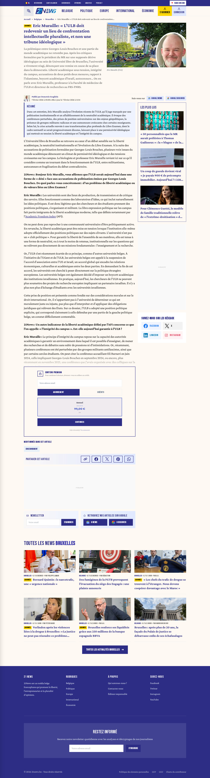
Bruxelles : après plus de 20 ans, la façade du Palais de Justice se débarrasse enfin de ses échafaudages (158, 632)
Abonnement (58, 392)
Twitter (153, 688)
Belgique (67, 11)
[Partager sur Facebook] (96, 459)
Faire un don (178, 3)
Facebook (154, 683)
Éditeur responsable (117, 694)
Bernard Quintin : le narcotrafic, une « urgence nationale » (49, 582)
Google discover (177, 98)
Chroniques (66, 3)
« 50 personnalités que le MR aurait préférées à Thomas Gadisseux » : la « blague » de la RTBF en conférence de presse (160, 138)
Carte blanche (51, 3)
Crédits (100, 392)
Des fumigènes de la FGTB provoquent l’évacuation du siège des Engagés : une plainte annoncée (104, 584)
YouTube (154, 699)
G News (94, 522)
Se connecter (85, 430)
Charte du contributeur (176, 772)
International (125, 11)
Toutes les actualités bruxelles (103, 649)
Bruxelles (49, 19)
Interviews (38, 3)
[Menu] (29, 11)
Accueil (27, 19)
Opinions (77, 3)
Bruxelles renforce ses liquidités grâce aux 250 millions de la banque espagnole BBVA (104, 632)
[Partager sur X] (107, 459)
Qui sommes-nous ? (117, 683)
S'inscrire (133, 748)
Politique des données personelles (134, 772)
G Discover (121, 522)
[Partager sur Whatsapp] (129, 459)
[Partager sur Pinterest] (118, 459)
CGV (154, 772)
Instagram (155, 694)
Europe (104, 11)
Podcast (99, 3)
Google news (156, 98)
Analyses (88, 3)
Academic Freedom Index (40, 216)
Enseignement (32, 449)
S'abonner (68, 522)
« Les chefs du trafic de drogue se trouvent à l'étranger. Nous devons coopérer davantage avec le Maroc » (160, 584)
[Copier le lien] (85, 459)
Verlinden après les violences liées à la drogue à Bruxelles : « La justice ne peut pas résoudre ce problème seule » (49, 632)
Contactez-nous (115, 688)
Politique (86, 11)
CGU (161, 772)
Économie (148, 11)
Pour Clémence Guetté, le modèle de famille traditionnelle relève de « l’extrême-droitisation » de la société (161, 213)
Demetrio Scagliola (49, 96)
